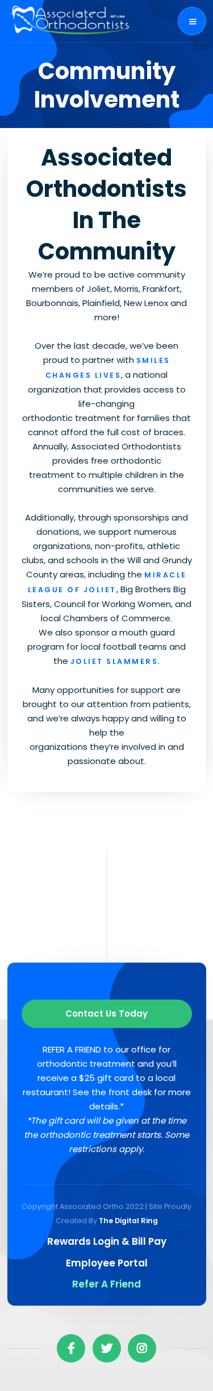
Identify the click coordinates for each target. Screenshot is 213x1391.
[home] (69, 21)
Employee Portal (107, 1263)
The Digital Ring (128, 1220)
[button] (192, 21)
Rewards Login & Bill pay (106, 1241)
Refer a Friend (106, 1284)
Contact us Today (106, 1013)
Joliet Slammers (114, 661)
